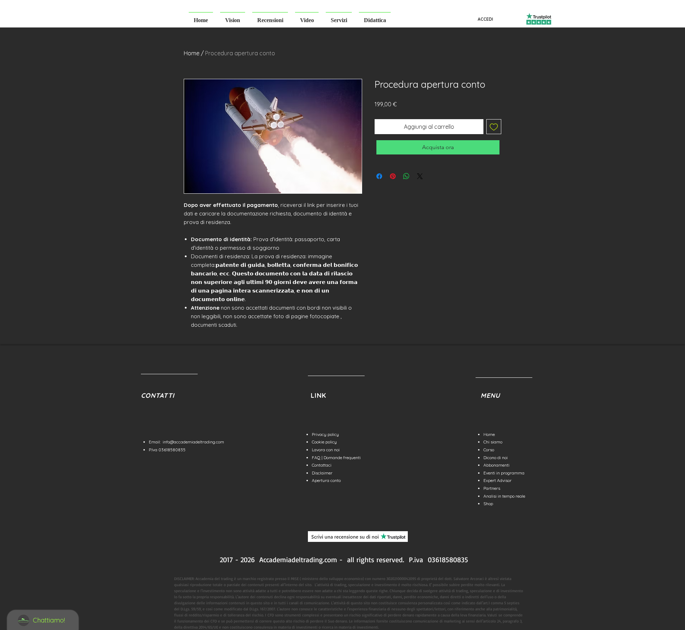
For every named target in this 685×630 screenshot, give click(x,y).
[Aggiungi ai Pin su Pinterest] (393, 176)
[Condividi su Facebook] (379, 176)
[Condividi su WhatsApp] (406, 176)
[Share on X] (420, 176)
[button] (233, 17)
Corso (488, 449)
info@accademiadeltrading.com (193, 441)
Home (191, 53)
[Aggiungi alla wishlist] (493, 126)
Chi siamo (492, 441)
